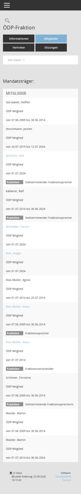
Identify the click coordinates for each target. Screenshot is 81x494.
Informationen (19, 38)
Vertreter (19, 47)
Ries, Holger (13, 253)
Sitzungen (51, 47)
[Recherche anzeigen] (6, 21)
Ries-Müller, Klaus (18, 306)
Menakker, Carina (17, 226)
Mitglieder (51, 38)
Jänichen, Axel (15, 155)
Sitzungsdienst (63, 478)
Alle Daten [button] (15, 60)
